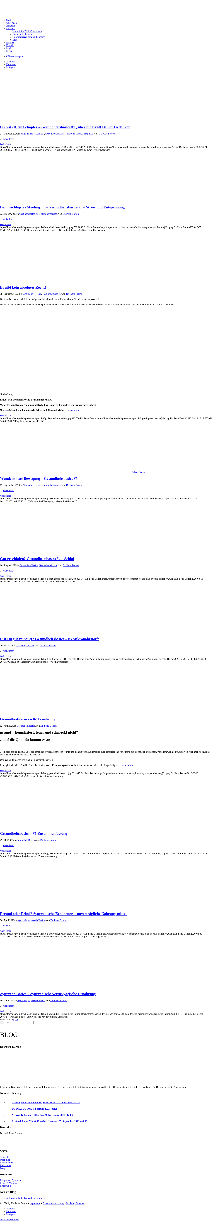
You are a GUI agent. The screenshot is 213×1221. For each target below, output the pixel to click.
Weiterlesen (5, 144)
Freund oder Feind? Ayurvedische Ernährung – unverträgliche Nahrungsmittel (63, 914)
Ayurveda (22, 920)
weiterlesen (8, 139)
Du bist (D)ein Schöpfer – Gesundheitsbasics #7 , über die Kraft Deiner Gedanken (65, 127)
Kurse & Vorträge (8, 1183)
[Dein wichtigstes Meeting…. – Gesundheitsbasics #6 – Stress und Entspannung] (66, 200)
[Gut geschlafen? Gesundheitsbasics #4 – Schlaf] (66, 552)
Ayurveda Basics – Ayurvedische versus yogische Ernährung (48, 994)
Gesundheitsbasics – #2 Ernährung (27, 719)
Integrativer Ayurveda (10, 1180)
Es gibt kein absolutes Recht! (23, 287)
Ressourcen (5, 1165)
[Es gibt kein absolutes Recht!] (41, 280)
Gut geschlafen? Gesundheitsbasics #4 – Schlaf (37, 559)
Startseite (4, 1157)
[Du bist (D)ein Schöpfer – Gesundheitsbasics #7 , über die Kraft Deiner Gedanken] (66, 120)
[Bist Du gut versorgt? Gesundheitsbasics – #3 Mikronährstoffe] (66, 632)
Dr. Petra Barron (107, 133)
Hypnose (88, 133)
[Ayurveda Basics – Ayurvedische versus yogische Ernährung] (66, 987)
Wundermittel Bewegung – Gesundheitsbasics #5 (39, 478)
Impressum (35, 1203)
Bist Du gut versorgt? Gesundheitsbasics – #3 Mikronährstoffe (49, 639)
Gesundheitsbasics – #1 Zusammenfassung (33, 833)
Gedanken (39, 133)
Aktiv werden (7, 1162)
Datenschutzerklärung (53, 1203)
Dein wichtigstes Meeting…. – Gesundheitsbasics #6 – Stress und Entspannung (62, 207)
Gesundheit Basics (54, 133)
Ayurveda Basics (36, 920)
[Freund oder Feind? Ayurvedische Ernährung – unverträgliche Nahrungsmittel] (66, 907)
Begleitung (5, 1185)
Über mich (5, 1159)
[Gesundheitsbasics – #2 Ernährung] (66, 712)
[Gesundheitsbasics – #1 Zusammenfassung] (66, 826)
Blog (2, 1168)
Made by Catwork (75, 1203)
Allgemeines (26, 133)
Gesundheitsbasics (74, 133)
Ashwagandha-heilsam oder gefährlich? (25, 1198)
